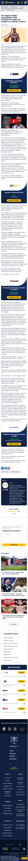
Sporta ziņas (13, 7)
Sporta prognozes (7, 805)
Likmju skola (7, 808)
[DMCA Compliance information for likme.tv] (15, 849)
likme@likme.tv (14, 768)
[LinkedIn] (7, 490)
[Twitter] (5, 468)
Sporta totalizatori (7, 835)
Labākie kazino (7, 652)
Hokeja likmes (7, 830)
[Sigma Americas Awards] (15, 729)
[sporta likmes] (14, 742)
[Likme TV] (10, 2)
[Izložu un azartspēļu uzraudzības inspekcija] (11, 844)
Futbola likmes (7, 827)
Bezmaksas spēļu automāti (10, 657)
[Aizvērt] (26, 855)
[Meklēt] (22, 3)
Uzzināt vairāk (15, 860)
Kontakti (7, 780)
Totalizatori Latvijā (7, 825)
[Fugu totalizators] (24, 703)
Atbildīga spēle (7, 786)
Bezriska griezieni (20, 807)
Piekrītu (24, 858)
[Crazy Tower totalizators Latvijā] (24, 685)
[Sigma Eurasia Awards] (9, 729)
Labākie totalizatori (8, 638)
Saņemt (21, 672)
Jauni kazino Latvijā (20, 783)
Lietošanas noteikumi (7, 792)
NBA (9, 47)
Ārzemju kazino (7, 660)
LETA (6, 24)
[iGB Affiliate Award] (4, 729)
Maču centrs (7, 811)
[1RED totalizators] (24, 712)
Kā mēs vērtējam (7, 783)
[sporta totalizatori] (14, 756)
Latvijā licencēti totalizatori (10, 643)
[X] (5, 490)
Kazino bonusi (7, 654)
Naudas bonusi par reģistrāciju (20, 814)
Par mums (7, 778)
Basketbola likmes (7, 833)
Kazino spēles (20, 792)
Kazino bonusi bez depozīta (20, 810)
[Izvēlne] (2, 2)
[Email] (8, 468)
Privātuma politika (7, 789)
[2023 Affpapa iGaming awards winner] (22, 729)
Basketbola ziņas (15, 471)
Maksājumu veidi (7, 813)
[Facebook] (2, 468)
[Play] (14, 121)
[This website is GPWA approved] (5, 849)
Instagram (21, 825)
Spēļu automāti (20, 794)
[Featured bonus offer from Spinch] (18, 3)
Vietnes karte (7, 796)
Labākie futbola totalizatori (10, 646)
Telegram (21, 828)
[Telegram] (25, 2)
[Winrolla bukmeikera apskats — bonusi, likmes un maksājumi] (24, 694)
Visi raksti (14, 624)
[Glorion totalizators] (24, 676)
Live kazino (20, 789)
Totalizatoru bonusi (8, 640)
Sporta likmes (4, 7)
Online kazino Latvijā (20, 778)
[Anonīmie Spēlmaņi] (20, 844)
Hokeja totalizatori (8, 649)
